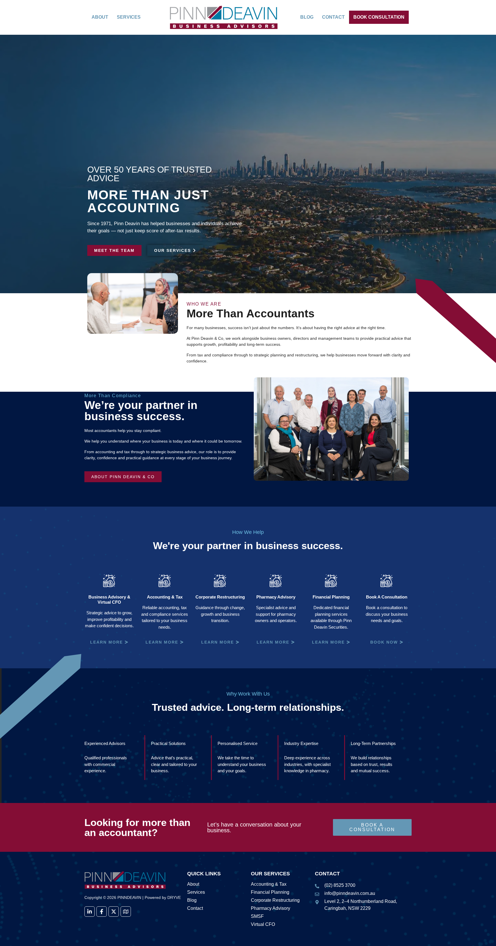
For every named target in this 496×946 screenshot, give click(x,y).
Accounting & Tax (268, 884)
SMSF (257, 916)
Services (129, 17)
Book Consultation (378, 17)
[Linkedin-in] (89, 911)
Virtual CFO (263, 924)
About (100, 17)
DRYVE (174, 897)
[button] (132, 17)
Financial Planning (270, 892)
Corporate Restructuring (275, 900)
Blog (306, 17)
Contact (333, 17)
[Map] (126, 911)
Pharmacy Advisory (270, 908)
